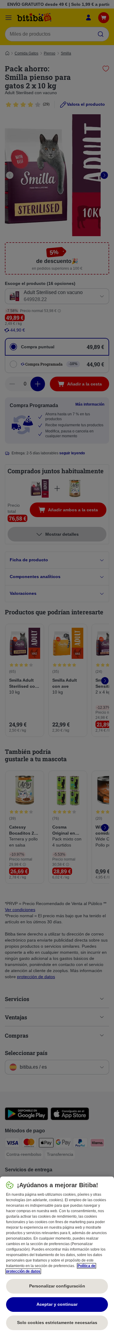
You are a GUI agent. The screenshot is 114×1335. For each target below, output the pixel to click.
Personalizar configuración (57, 1286)
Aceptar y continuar (57, 1304)
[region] (57, 1256)
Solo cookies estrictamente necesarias (57, 1322)
